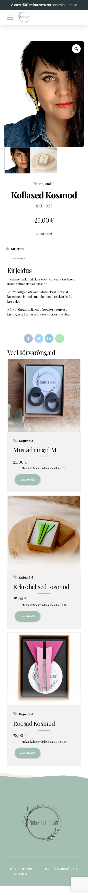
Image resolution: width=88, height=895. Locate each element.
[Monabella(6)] (44, 532)
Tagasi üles (19, 873)
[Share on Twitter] (38, 338)
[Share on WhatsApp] (59, 338)
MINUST (27, 869)
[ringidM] (44, 395)
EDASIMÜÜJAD (66, 869)
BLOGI (44, 869)
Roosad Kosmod (34, 723)
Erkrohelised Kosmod (41, 586)
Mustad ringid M (34, 450)
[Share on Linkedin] (49, 338)
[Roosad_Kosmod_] (44, 669)
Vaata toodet (27, 479)
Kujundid (47, 183)
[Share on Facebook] (28, 338)
